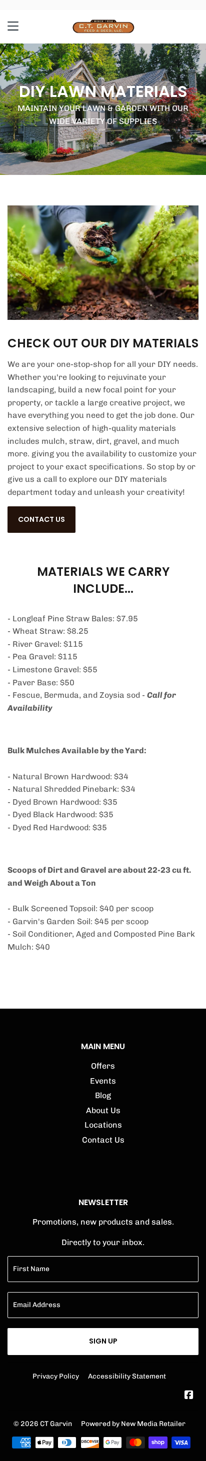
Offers (103, 1066)
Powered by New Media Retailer (133, 1424)
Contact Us (41, 519)
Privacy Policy (55, 1376)
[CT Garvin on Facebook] (189, 1396)
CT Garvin (56, 1424)
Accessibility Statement (127, 1376)
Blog (103, 1095)
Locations (103, 1125)
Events (103, 1081)
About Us (103, 1110)
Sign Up (103, 1341)
